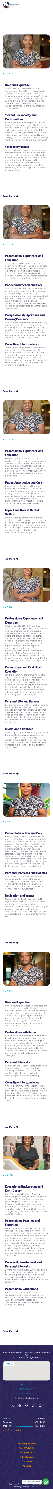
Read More (9, 196)
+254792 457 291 (26, 1393)
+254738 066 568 (26, 1389)
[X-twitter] (12, 1405)
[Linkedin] (40, 1405)
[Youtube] (26, 1405)
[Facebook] (19, 1405)
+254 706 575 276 (26, 1384)
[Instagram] (33, 1405)
